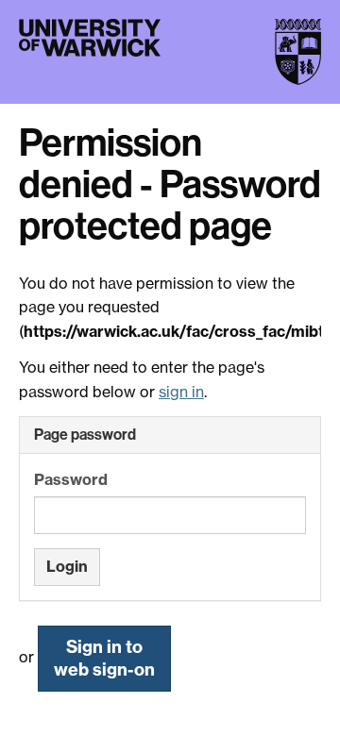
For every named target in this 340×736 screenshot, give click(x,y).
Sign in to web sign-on (104, 658)
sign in (181, 391)
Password (71, 479)
